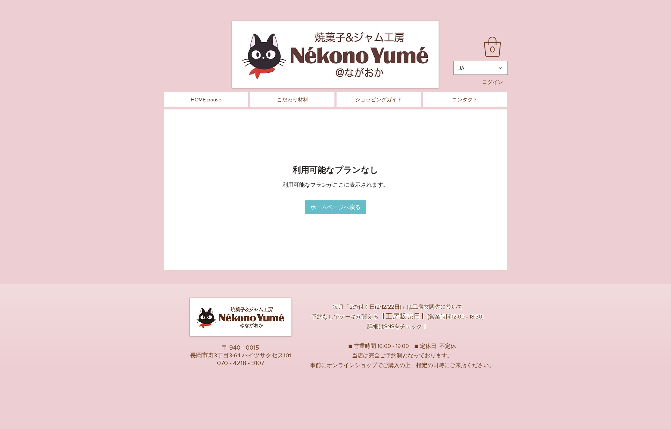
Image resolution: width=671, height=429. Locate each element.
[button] (492, 47)
